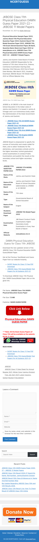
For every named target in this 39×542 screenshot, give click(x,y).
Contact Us (32, 533)
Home (4, 533)
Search (4, 451)
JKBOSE (8, 366)
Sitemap (10, 533)
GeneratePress (31, 539)
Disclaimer (17, 533)
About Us (25, 533)
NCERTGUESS (19, 1)
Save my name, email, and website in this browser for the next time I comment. (20, 432)
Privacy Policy (19, 535)
